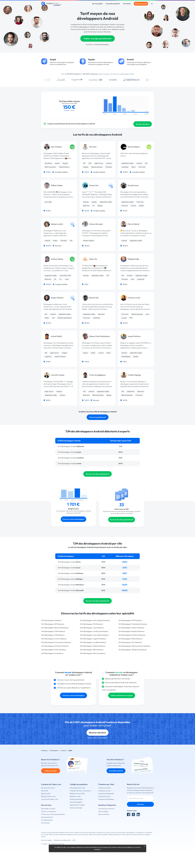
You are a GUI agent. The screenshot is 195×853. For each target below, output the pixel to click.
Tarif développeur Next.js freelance (92, 653)
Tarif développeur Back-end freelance (55, 628)
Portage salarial (47, 820)
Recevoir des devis (142, 124)
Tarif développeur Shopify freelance (131, 631)
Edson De (93, 259)
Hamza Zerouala (96, 224)
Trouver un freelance (48, 811)
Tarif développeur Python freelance (131, 628)
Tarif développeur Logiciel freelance (93, 639)
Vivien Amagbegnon (97, 375)
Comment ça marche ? (106, 809)
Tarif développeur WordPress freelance (132, 650)
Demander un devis (48, 809)
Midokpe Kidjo (133, 259)
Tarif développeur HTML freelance (53, 650)
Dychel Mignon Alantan (134, 147)
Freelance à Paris (104, 788)
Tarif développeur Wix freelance (130, 642)
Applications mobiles (77, 805)
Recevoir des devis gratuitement (97, 474)
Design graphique (76, 799)
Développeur (54, 750)
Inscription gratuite (113, 4)
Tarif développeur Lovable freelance (93, 642)
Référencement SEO (77, 793)
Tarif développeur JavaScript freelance (94, 631)
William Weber (57, 185)
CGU (74, 840)
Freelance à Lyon (104, 791)
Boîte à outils (45, 793)
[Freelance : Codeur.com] (51, 3)
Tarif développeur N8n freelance (91, 650)
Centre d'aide (103, 811)
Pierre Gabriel (133, 224)
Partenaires (45, 823)
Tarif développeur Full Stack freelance (55, 646)
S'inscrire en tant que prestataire (53, 814)
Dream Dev (94, 185)
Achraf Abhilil (56, 336)
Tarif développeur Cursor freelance (54, 639)
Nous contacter (103, 814)
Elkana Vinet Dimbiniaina (99, 336)
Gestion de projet (76, 808)
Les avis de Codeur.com (49, 799)
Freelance (44, 750)
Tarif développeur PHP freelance (130, 620)
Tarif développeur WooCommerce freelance (134, 646)
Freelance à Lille (104, 796)
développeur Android (71, 562)
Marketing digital (76, 802)
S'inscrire (140, 804)
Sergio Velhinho (57, 298)
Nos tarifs (44, 791)
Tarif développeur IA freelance (52, 653)
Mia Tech (92, 147)
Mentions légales (46, 840)
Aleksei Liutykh (57, 224)
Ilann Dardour (56, 147)
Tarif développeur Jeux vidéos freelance (94, 635)
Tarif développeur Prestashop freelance (132, 624)
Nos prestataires (47, 817)
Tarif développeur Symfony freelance (131, 635)
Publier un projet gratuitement (97, 38)
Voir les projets (97, 4)
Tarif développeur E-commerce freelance (56, 642)
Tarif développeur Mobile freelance (92, 646)
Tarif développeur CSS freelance (53, 635)
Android (63, 750)
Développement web (77, 788)
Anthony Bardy (57, 259)
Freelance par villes (106, 784)
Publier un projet (141, 4)
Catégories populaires (79, 784)
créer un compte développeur (98, 44)
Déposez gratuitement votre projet (117, 679)
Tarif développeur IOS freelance (91, 624)
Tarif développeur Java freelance (92, 628)
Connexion (127, 4)
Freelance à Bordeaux (106, 799)
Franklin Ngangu (134, 375)
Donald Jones (133, 185)
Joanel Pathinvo (134, 336)
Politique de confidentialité (62, 840)
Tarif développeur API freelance (52, 624)
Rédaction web (75, 796)
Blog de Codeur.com (48, 796)
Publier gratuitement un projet (122, 695)
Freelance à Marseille (106, 793)
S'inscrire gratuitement (97, 417)
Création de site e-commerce (80, 791)
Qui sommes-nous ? (48, 788)
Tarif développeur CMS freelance (53, 631)
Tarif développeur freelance (51, 620)
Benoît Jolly (94, 298)
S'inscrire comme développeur (73, 519)
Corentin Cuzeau (57, 375)
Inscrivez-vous (62, 680)
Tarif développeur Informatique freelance (95, 620)
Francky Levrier (134, 298)
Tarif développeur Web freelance (130, 639)
